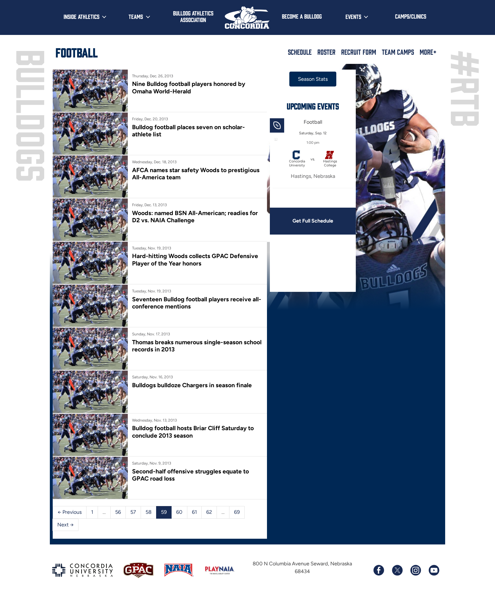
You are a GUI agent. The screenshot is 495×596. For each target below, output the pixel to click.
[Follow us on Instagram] (415, 570)
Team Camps (398, 52)
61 (194, 512)
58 (149, 512)
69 (237, 512)
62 (209, 512)
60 (179, 512)
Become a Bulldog (302, 16)
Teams (136, 16)
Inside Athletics (81, 16)
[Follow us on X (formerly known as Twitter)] (397, 570)
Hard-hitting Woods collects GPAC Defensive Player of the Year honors (195, 259)
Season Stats (313, 79)
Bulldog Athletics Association (193, 16)
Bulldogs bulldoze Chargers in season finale (192, 385)
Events (353, 16)
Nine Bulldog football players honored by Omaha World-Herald (188, 87)
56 (118, 512)
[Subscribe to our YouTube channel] (434, 570)
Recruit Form (358, 52)
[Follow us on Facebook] (379, 570)
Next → (65, 525)
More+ (428, 52)
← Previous (70, 512)
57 (133, 512)
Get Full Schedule (312, 221)
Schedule (300, 52)
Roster (326, 52)
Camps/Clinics (410, 16)
